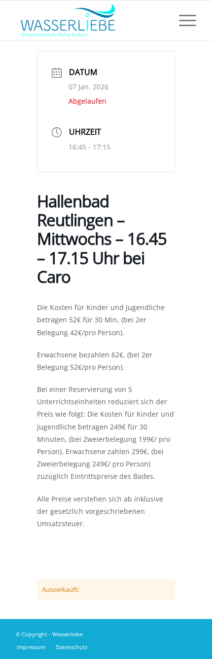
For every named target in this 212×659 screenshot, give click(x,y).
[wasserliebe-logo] (88, 20)
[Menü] (182, 20)
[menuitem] (182, 20)
